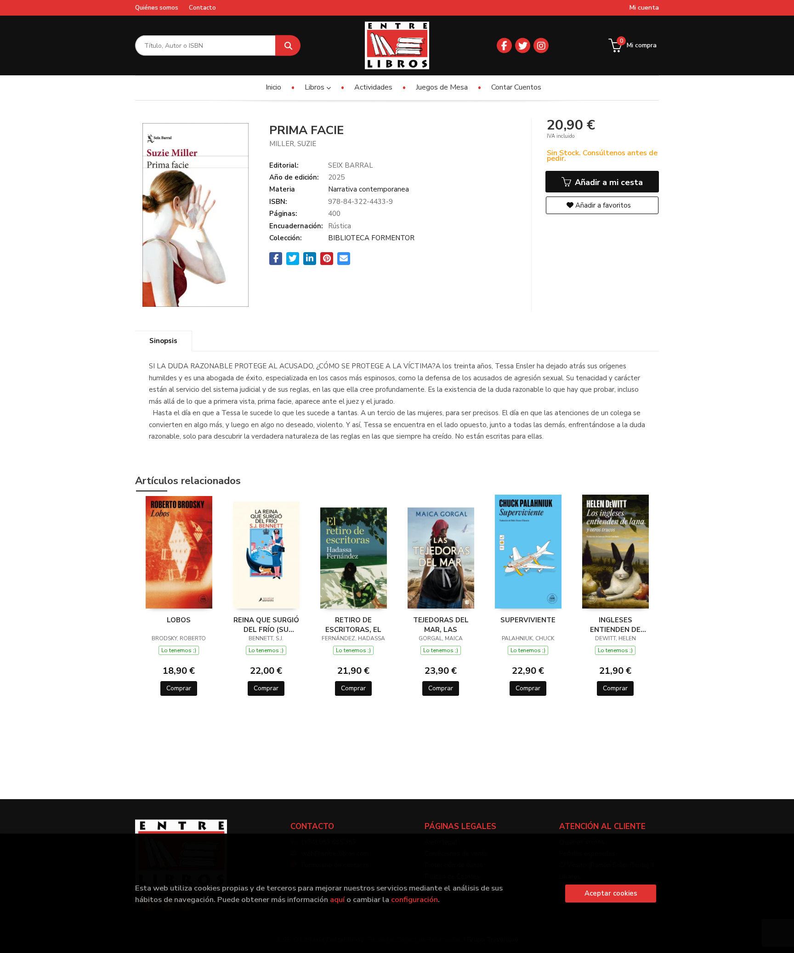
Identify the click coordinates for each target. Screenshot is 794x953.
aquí (337, 899)
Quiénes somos (156, 8)
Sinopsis (163, 340)
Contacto (202, 8)
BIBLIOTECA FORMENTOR (371, 237)
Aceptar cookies (610, 893)
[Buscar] (288, 45)
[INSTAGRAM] (541, 45)
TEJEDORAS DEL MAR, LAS (441, 624)
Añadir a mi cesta (608, 182)
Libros (315, 87)
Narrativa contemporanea (368, 189)
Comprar (178, 688)
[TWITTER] (522, 45)
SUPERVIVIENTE (528, 620)
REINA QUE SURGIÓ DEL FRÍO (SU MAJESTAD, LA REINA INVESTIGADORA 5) (266, 624)
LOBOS (179, 620)
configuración (414, 899)
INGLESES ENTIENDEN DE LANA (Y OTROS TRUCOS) (615, 624)
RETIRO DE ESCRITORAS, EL (353, 624)
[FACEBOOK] (504, 45)
